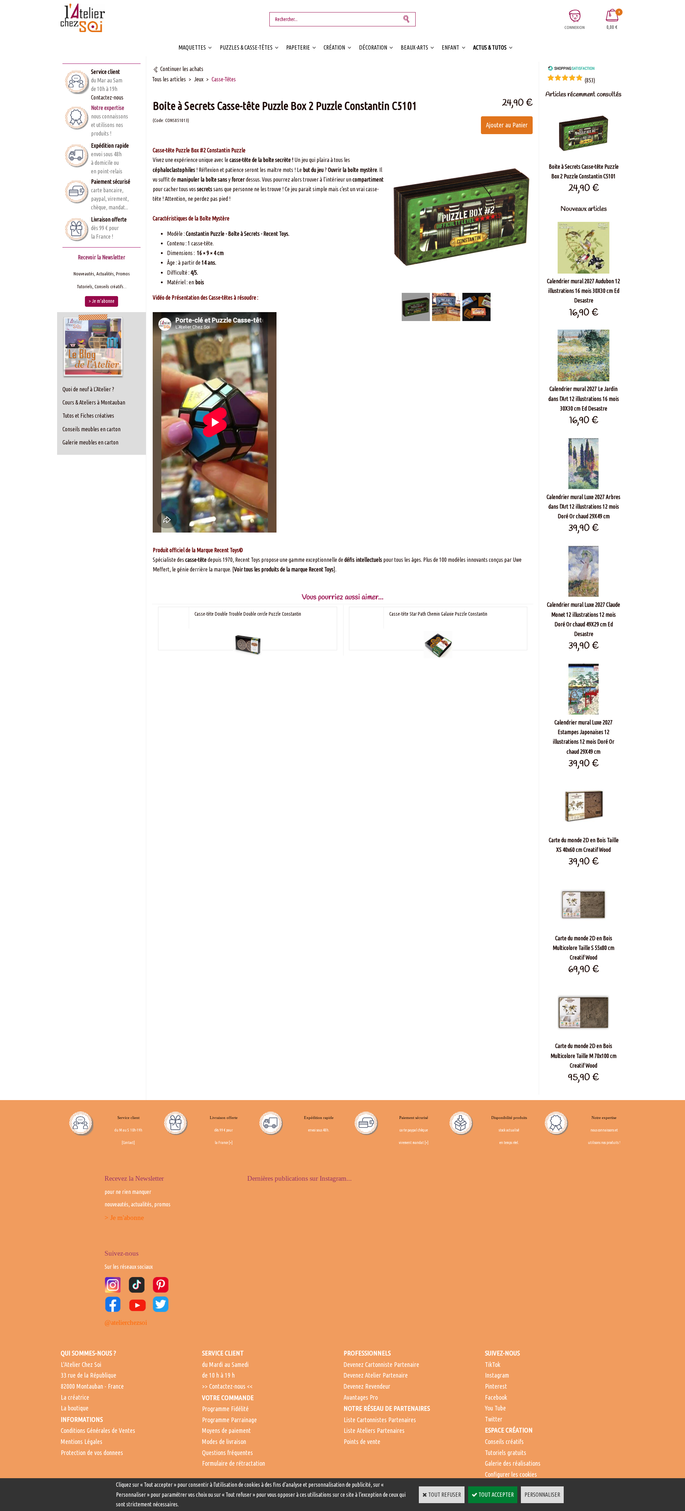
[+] (231, 1142)
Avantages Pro (361, 1397)
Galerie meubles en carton (90, 442)
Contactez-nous (107, 97)
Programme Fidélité (225, 1408)
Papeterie (298, 47)
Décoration (373, 47)
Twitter (493, 1419)
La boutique (74, 1407)
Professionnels (367, 1353)
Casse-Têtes (224, 79)
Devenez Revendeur (367, 1386)
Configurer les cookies (511, 1474)
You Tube (495, 1407)
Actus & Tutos (490, 47)
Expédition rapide (110, 145)
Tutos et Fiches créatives (88, 415)
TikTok (492, 1364)
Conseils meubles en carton (91, 429)
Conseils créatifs (504, 1441)
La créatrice (75, 1397)
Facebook (496, 1397)
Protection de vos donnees (92, 1452)
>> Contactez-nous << (227, 1386)
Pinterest (496, 1386)
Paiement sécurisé (110, 181)
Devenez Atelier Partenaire (376, 1375)
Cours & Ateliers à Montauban (93, 402)
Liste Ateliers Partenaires (374, 1430)
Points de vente (362, 1441)
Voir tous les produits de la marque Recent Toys (284, 569)
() (589, 80)
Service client (105, 71)
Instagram (497, 1375)
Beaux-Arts (414, 47)
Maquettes (192, 47)
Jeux (198, 79)
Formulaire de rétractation (233, 1463)
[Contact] (128, 1142)
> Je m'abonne (124, 1217)
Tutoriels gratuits (505, 1452)
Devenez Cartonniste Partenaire (381, 1364)
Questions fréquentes (227, 1452)
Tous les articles (169, 79)
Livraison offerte (109, 219)
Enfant (450, 47)
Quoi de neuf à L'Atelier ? (88, 389)
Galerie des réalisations (513, 1463)
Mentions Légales (81, 1441)
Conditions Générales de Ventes (98, 1430)
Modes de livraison (224, 1441)
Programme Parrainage (229, 1419)
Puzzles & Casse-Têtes (246, 47)
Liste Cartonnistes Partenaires (380, 1419)
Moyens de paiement (226, 1430)
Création (334, 47)
